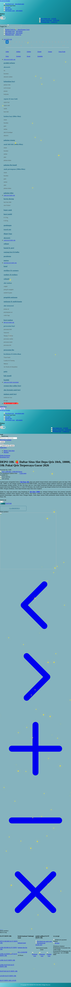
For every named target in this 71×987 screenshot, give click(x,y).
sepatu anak (7, 105)
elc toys (6, 400)
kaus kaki (6, 111)
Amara (50, 51)
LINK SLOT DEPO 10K (7, 960)
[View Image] (0, 929)
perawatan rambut (8, 339)
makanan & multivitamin (13, 301)
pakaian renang (9, 140)
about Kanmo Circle (23, 29)
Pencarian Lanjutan (5, 440)
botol (5, 266)
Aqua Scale (62, 51)
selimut (6, 244)
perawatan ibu (9, 350)
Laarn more (23, 473)
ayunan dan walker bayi (12, 386)
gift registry (19, 10)
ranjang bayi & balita (11, 252)
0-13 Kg (6, 217)
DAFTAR (56, 20)
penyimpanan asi (8, 312)
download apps (19, 4)
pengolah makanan (10, 297)
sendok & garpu (8, 292)
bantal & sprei (9, 248)
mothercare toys (8, 397)
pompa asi (6, 309)
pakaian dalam (7, 160)
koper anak (8, 210)
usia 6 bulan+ (7, 205)
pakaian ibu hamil (10, 165)
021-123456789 (22, 952)
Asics (7, 56)
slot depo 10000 (35, 492)
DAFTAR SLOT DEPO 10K (8, 971)
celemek (6, 279)
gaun (5, 126)
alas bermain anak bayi (12, 390)
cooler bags (7, 315)
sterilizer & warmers (11, 270)
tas (4, 70)
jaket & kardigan (8, 132)
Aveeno (18, 56)
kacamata (6, 73)
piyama (5, 91)
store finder (19, 33)
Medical (6, 363)
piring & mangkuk (8, 289)
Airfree (29, 51)
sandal (5, 108)
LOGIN (53, 18)
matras (6, 260)
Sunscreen (6, 332)
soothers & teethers (11, 275)
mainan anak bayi (10, 394)
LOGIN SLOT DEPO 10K (8, 976)
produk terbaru (9, 63)
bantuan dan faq (22, 947)
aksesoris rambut (8, 77)
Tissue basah (7, 357)
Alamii (39, 51)
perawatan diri (7, 345)
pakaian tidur (7, 85)
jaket (5, 157)
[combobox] (8, 438)
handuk (6, 380)
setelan (5, 129)
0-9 (63, 46)
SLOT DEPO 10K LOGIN (8, 980)
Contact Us (53, 22)
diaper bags (8, 234)
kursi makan (8, 320)
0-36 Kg (6, 220)
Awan (28, 56)
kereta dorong (9, 199)
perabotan (7, 256)
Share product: (4, 512)
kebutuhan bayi (9, 81)
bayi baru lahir (7, 202)
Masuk (2, 408)
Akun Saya (3, 406)
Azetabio (40, 56)
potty (5, 371)
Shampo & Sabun (8, 335)
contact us (18, 34)
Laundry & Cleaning (9, 360)
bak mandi (7, 376)
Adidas (18, 51)
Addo (7, 51)
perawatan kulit (8, 329)
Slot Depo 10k (24, 482)
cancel (2, 441)
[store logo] (14, 26)
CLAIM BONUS (14, 508)
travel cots (7, 229)
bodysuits (6, 94)
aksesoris (6, 135)
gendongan (7, 225)
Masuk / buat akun (9, 450)
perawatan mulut (8, 342)
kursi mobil (8, 214)
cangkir (6, 286)
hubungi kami (22, 943)
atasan (5, 119)
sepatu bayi (7, 102)
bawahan (6, 123)
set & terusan (7, 88)
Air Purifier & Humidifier (10, 367)
